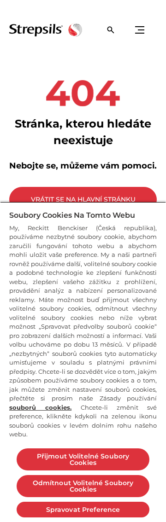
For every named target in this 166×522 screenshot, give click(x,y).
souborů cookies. (40, 407)
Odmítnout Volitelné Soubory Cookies (83, 486)
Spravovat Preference (83, 509)
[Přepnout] (140, 30)
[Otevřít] (111, 30)
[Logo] (45, 30)
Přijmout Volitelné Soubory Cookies (83, 459)
